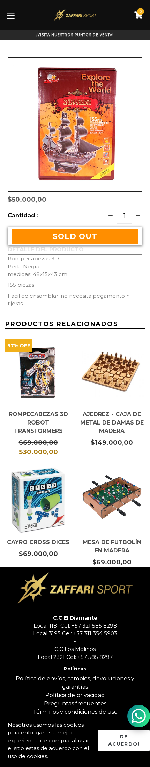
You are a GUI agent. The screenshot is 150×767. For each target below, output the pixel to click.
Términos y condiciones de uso (75, 712)
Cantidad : (23, 215)
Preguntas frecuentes (75, 703)
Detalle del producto (46, 249)
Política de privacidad (75, 695)
